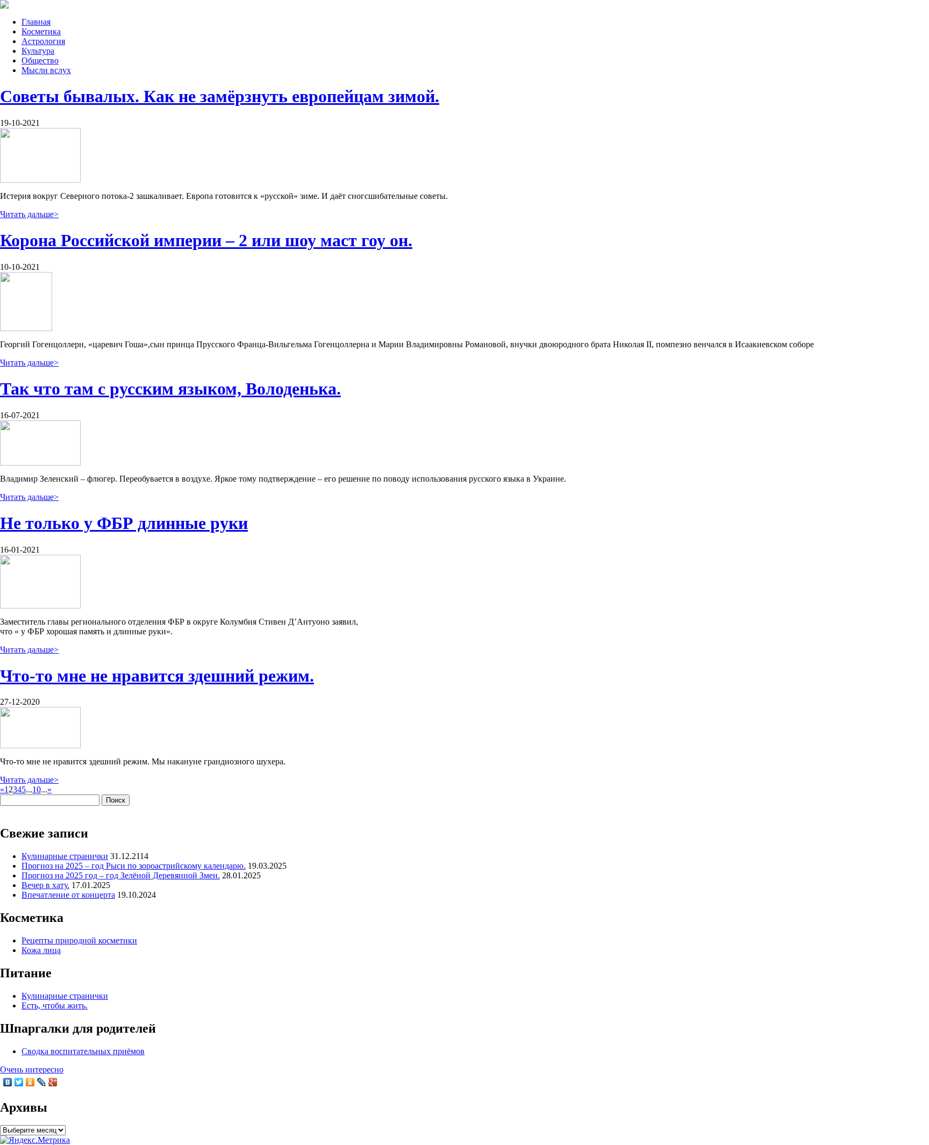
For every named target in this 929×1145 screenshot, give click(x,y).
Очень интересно (31, 1069)
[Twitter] (19, 1082)
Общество (40, 60)
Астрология (43, 41)
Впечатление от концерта (68, 894)
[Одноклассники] (30, 1082)
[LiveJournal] (41, 1082)
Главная (36, 21)
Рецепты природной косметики (79, 940)
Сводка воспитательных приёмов (83, 1051)
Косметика (41, 31)
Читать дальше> (29, 214)
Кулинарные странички (65, 856)
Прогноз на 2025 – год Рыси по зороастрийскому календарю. (134, 865)
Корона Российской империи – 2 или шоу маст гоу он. (206, 240)
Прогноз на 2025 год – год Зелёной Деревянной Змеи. (121, 875)
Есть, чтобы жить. (55, 1005)
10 (36, 789)
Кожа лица (41, 950)
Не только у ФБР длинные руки (124, 523)
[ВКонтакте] (7, 1082)
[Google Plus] (53, 1082)
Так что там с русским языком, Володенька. (170, 388)
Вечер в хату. (45, 885)
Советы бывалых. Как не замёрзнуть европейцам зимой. (219, 96)
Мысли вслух (46, 70)
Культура (38, 50)
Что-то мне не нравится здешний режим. (157, 675)
